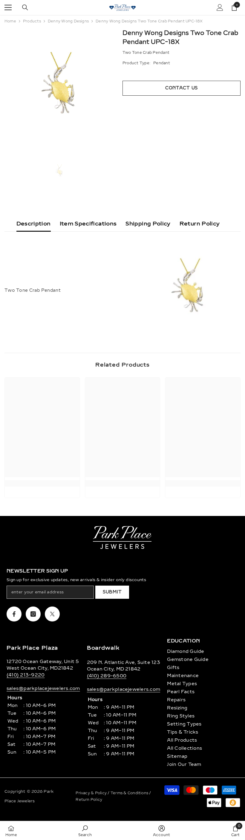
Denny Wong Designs (68, 21)
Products (32, 21)
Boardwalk (103, 647)
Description (33, 223)
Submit (112, 592)
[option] (59, 88)
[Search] (25, 7)
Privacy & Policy (92, 793)
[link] (42, 483)
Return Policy (200, 223)
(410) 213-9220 (26, 675)
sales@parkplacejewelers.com (43, 688)
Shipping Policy (147, 223)
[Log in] (220, 7)
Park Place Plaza (32, 647)
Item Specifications (88, 223)
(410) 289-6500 (106, 676)
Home (10, 21)
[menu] (8, 7)
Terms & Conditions (130, 793)
